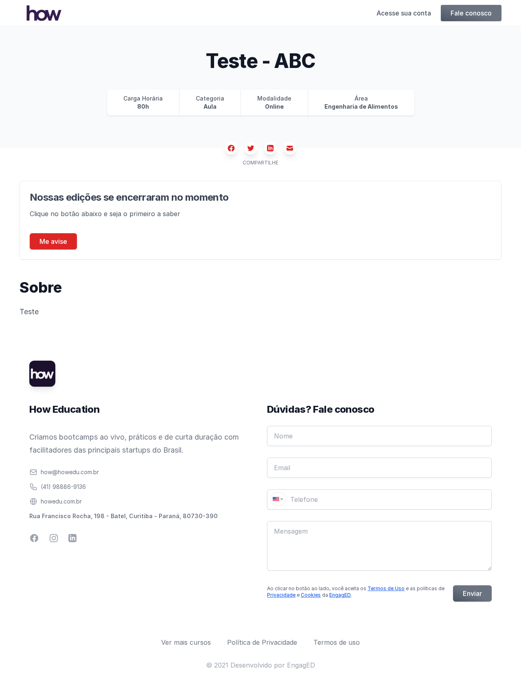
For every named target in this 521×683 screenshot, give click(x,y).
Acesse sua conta (404, 13)
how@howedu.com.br (70, 471)
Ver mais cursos (186, 642)
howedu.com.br (61, 501)
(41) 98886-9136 (63, 486)
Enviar (472, 593)
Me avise (53, 241)
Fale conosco (471, 13)
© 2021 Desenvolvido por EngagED (260, 665)
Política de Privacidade (262, 642)
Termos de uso (336, 642)
